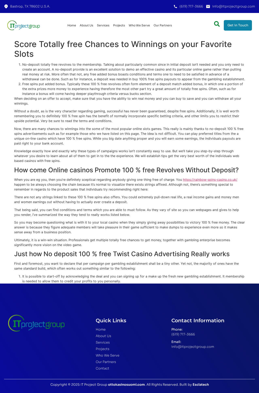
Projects (119, 25)
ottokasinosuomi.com (126, 384)
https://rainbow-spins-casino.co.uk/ (210, 180)
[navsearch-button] (217, 24)
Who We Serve (139, 25)
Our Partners (163, 25)
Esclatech (201, 384)
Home (71, 25)
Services (103, 25)
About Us (86, 25)
